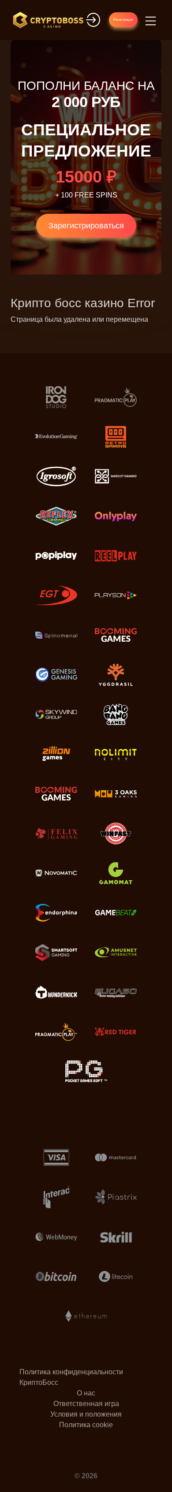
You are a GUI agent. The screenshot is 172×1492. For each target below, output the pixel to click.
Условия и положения (86, 1414)
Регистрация (123, 20)
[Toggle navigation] (149, 20)
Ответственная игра (86, 1403)
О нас (86, 1393)
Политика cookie (86, 1425)
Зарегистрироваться (86, 225)
